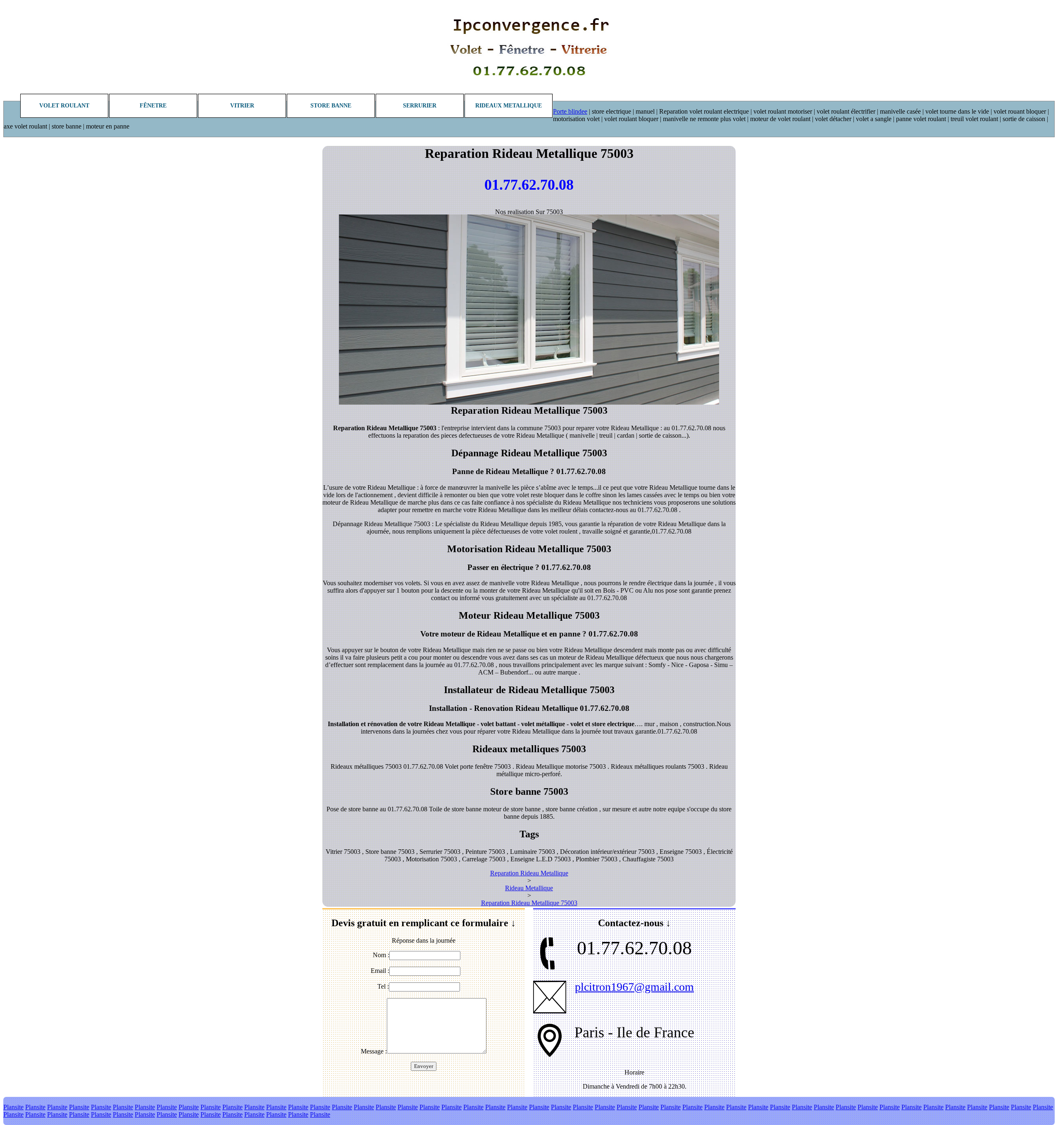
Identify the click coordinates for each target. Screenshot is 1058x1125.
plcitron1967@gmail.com (634, 986)
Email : (380, 970)
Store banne (330, 105)
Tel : (383, 986)
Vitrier (242, 105)
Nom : (381, 954)
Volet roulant (64, 105)
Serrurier (419, 105)
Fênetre (153, 105)
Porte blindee (570, 111)
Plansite (13, 1107)
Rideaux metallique (508, 105)
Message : (374, 1051)
